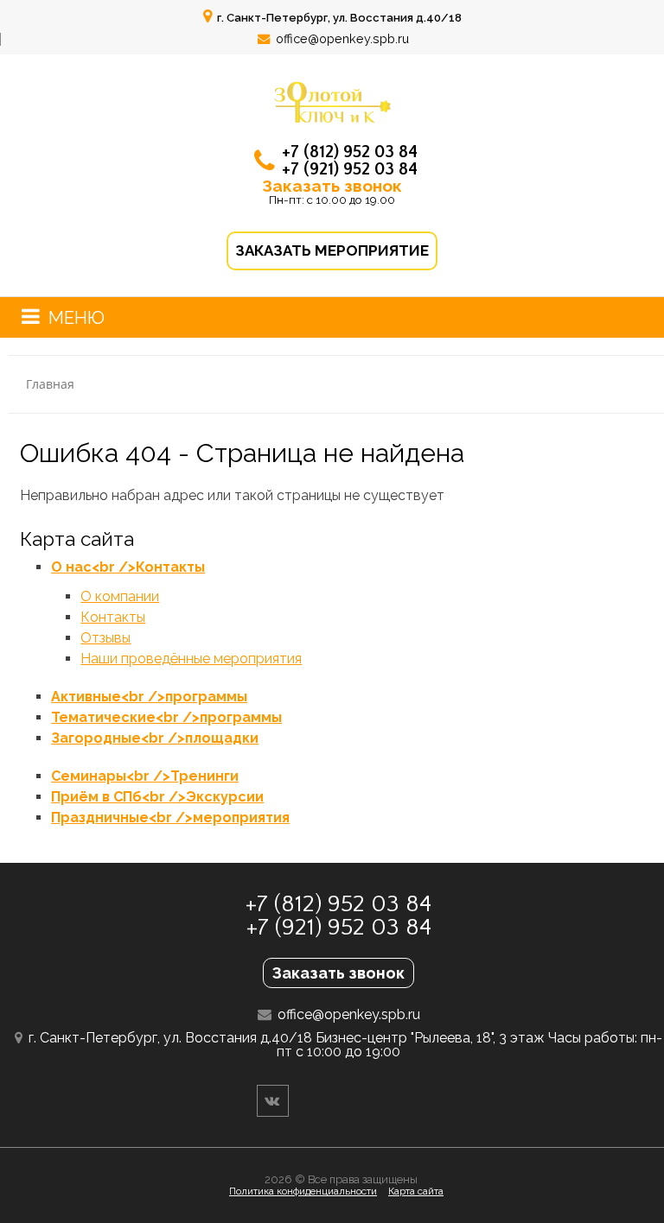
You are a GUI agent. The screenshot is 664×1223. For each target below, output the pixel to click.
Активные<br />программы (149, 696)
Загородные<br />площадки (155, 738)
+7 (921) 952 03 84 (350, 169)
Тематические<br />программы (166, 717)
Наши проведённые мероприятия (191, 658)
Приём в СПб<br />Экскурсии (157, 797)
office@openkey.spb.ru (342, 38)
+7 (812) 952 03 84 (350, 152)
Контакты (112, 617)
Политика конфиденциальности (303, 1191)
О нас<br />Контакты (128, 567)
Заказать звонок (332, 185)
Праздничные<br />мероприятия (170, 817)
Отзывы (105, 638)
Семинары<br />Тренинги (145, 776)
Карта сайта (416, 1191)
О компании (119, 596)
